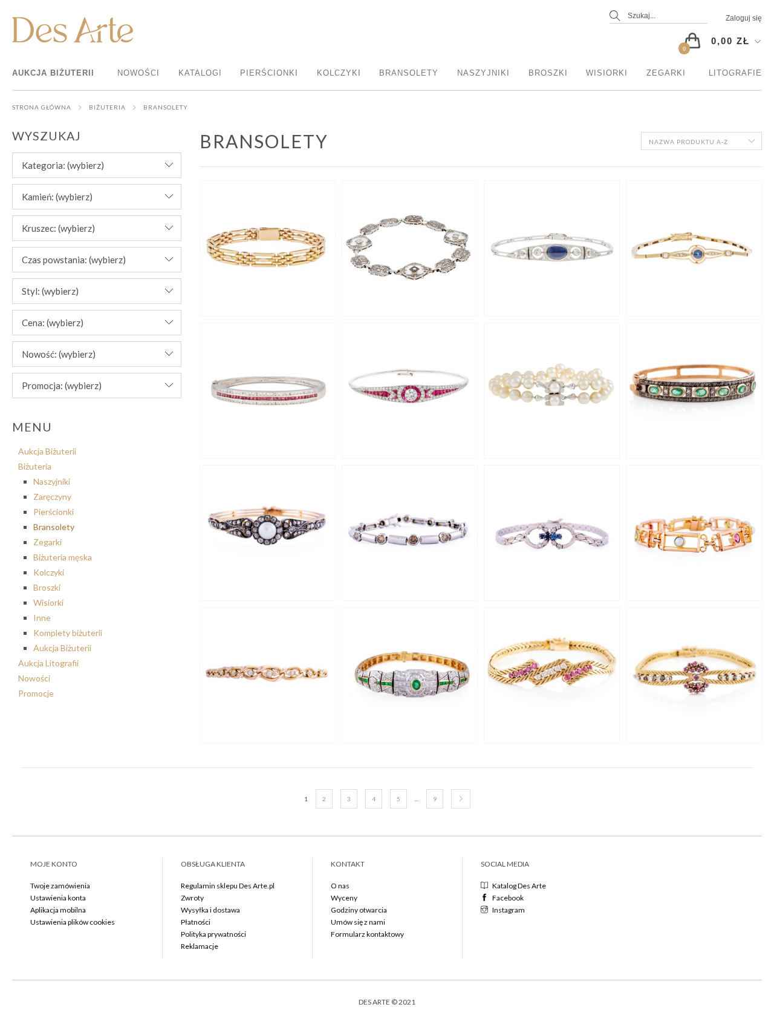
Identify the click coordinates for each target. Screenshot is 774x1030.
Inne (42, 617)
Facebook (508, 897)
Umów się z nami (358, 922)
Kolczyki (339, 72)
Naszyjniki (483, 72)
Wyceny (344, 897)
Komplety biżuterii (67, 633)
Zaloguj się (744, 18)
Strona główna (41, 107)
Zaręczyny (52, 496)
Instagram (508, 909)
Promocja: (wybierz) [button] (62, 385)
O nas (340, 885)
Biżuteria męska (62, 557)
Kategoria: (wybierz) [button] (63, 165)
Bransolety (408, 72)
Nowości (138, 72)
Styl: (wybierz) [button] (50, 291)
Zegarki (666, 72)
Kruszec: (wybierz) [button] (58, 228)
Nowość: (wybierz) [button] (59, 354)
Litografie (735, 72)
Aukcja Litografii (48, 663)
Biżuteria (107, 107)
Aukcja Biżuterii (53, 72)
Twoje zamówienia (60, 885)
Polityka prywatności (213, 934)
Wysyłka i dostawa (210, 909)
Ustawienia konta (58, 897)
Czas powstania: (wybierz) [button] (74, 259)
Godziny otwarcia (359, 909)
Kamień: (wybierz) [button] (57, 196)
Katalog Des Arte (519, 885)
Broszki (548, 72)
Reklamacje (199, 946)
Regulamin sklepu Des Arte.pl (228, 885)
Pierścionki (269, 72)
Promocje (36, 693)
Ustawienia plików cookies (72, 922)
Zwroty (192, 897)
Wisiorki (607, 72)
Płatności (195, 922)
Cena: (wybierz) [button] (52, 322)
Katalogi (200, 72)
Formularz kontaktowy (367, 934)
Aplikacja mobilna (58, 909)
